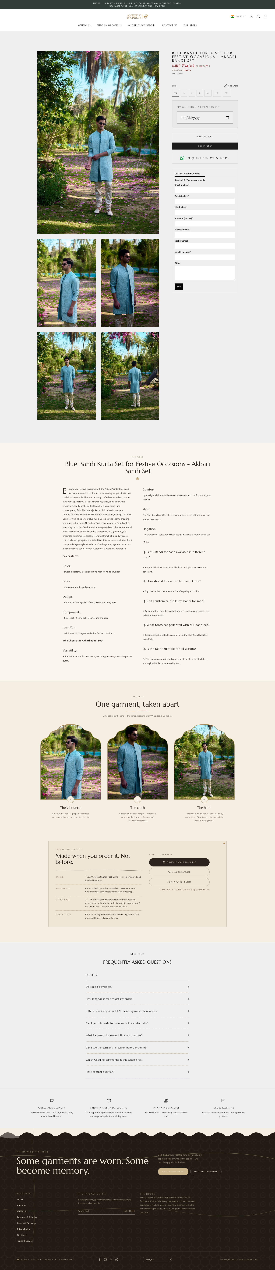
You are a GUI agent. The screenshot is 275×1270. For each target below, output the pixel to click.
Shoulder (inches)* (184, 218)
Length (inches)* (183, 251)
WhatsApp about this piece (181, 862)
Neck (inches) (181, 240)
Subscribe (129, 1211)
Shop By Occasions (109, 25)
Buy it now (205, 146)
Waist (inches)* (182, 196)
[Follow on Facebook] (99, 1259)
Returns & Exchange (26, 1223)
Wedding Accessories (142, 25)
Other (177, 263)
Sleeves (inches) (182, 229)
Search (20, 1199)
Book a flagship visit (179, 882)
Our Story (190, 25)
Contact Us (169, 25)
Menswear (84, 25)
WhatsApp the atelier (206, 1171)
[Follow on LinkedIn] (111, 1259)
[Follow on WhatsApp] (116, 1259)
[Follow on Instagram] (105, 1259)
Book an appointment (173, 1171)
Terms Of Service (24, 1240)
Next (179, 286)
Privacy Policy (23, 1229)
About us (21, 1205)
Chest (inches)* (182, 184)
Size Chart (22, 1235)
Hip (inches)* (181, 207)
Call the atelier (181, 872)
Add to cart (205, 136)
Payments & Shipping (27, 1217)
